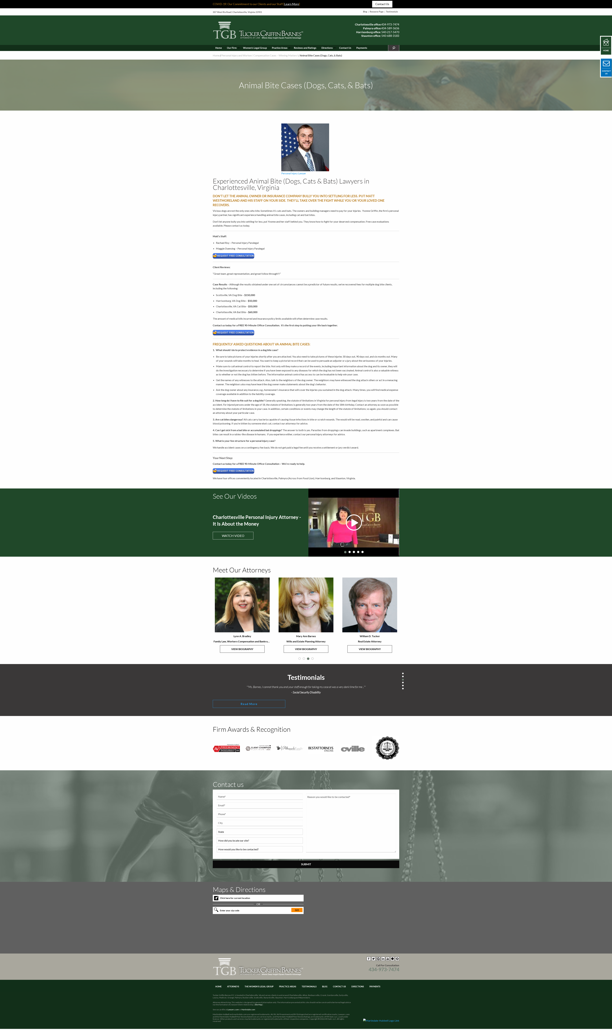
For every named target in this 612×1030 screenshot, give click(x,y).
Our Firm (232, 47)
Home (218, 47)
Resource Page (376, 12)
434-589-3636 (390, 28)
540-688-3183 (390, 35)
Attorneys (233, 986)
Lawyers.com (233, 1009)
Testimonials (392, 12)
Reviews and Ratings (305, 47)
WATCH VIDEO (233, 536)
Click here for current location (235, 898)
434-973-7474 (390, 24)
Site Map (258, 1004)
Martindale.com (248, 1009)
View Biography (242, 649)
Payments (361, 47)
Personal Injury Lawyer (293, 173)
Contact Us (382, 4)
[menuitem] (218, 48)
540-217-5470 (390, 32)
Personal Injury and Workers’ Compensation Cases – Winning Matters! (260, 55)
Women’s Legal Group (255, 47)
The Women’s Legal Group (259, 986)
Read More (249, 704)
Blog (365, 12)
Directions (327, 47)
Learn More (291, 4)
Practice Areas (280, 47)
